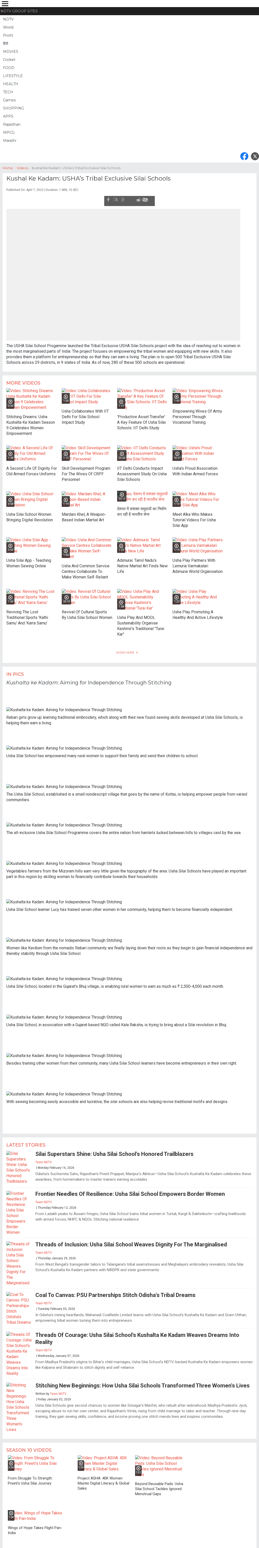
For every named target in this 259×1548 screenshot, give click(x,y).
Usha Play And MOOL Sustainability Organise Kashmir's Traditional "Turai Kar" (140, 623)
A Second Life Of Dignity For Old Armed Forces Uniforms (31, 468)
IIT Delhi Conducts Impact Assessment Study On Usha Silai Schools (142, 471)
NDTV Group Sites (19, 11)
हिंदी (5, 43)
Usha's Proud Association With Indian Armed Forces (195, 468)
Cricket (9, 59)
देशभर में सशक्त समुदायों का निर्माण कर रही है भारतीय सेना (141, 509)
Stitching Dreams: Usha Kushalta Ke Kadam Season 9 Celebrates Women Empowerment (30, 422)
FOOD (8, 67)
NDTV (8, 19)
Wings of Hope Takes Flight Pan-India (35, 1527)
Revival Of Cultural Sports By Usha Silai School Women (87, 612)
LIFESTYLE (13, 76)
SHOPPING (13, 108)
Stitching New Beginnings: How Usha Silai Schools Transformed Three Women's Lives (142, 1383)
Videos (24, 168)
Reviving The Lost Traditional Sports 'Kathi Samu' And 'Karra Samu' (27, 615)
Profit (8, 35)
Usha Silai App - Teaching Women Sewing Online (28, 560)
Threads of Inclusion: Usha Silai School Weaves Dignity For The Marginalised (131, 1242)
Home (9, 168)
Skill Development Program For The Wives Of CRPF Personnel (86, 471)
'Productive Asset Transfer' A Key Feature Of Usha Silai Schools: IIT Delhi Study (141, 420)
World (8, 27)
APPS (8, 116)
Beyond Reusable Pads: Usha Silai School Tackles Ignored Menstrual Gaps (159, 1486)
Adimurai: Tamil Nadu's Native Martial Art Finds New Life (142, 563)
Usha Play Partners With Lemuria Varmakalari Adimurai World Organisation (197, 563)
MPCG (9, 132)
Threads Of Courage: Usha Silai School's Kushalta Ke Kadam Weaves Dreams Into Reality (137, 1335)
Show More (125, 650)
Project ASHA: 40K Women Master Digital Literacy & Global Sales (103, 1480)
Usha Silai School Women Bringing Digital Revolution (29, 514)
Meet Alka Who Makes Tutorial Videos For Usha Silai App (194, 517)
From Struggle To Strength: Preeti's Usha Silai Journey (30, 1478)
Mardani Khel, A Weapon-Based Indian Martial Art (84, 514)
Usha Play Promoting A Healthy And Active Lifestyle (197, 612)
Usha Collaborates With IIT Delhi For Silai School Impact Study (85, 414)
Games (9, 100)
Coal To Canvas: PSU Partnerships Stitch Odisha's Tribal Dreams (115, 1292)
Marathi (9, 140)
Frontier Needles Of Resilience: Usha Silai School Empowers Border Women (130, 1191)
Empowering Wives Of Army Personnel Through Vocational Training (197, 414)
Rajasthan (11, 124)
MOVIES (10, 51)
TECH (8, 92)
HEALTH (10, 84)
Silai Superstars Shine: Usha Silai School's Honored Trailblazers (114, 1151)
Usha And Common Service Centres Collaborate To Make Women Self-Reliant (86, 569)
